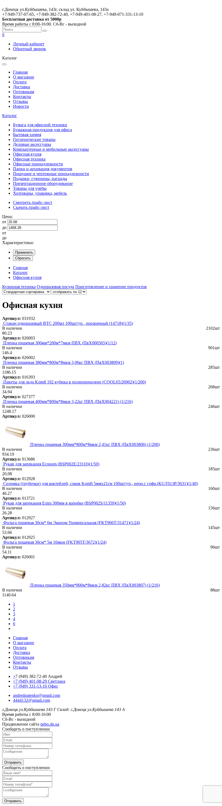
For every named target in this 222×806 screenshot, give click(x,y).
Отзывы (20, 101)
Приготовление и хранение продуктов (111, 286)
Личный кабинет (28, 44)
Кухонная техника (19, 286)
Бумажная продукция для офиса (42, 129)
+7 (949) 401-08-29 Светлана (39, 681)
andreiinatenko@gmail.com (36, 695)
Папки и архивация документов (42, 168)
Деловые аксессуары (32, 144)
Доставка (21, 86)
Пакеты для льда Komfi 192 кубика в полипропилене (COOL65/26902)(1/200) (74, 382)
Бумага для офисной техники (40, 124)
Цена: (7, 216)
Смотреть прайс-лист (32, 202)
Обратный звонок (29, 48)
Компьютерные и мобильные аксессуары (51, 149)
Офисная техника (29, 159)
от (4, 221)
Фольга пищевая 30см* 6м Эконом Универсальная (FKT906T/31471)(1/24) (71, 522)
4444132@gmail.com (31, 700)
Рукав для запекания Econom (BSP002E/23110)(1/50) (51, 464)
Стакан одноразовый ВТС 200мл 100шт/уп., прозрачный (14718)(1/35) (68, 323)
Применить (24, 252)
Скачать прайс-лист (31, 207)
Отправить (13, 762)
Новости (21, 106)
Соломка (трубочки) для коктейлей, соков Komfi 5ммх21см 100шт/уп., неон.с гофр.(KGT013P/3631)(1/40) (100, 483)
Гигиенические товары (34, 139)
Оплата (20, 82)
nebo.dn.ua (49, 724)
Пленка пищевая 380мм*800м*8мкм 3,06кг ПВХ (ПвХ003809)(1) (63, 362)
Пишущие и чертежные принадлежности (51, 173)
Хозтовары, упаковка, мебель (40, 193)
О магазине (23, 77)
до (4, 227)
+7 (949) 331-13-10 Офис (35, 686)
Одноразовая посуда (55, 286)
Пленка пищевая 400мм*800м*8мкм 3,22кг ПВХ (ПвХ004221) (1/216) (68, 401)
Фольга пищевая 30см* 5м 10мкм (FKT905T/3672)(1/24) (54, 542)
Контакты (22, 96)
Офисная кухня (27, 154)
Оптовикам (23, 91)
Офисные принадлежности (38, 164)
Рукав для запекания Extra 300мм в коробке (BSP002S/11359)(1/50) (64, 503)
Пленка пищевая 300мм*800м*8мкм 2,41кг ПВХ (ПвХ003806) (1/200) (95, 444)
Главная (20, 72)
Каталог (9, 115)
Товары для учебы (30, 188)
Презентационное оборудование (43, 183)
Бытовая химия (27, 134)
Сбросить (23, 258)
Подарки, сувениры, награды (40, 178)
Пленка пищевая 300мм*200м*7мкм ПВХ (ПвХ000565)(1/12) (60, 343)
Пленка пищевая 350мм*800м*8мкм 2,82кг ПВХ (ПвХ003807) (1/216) (95, 585)
